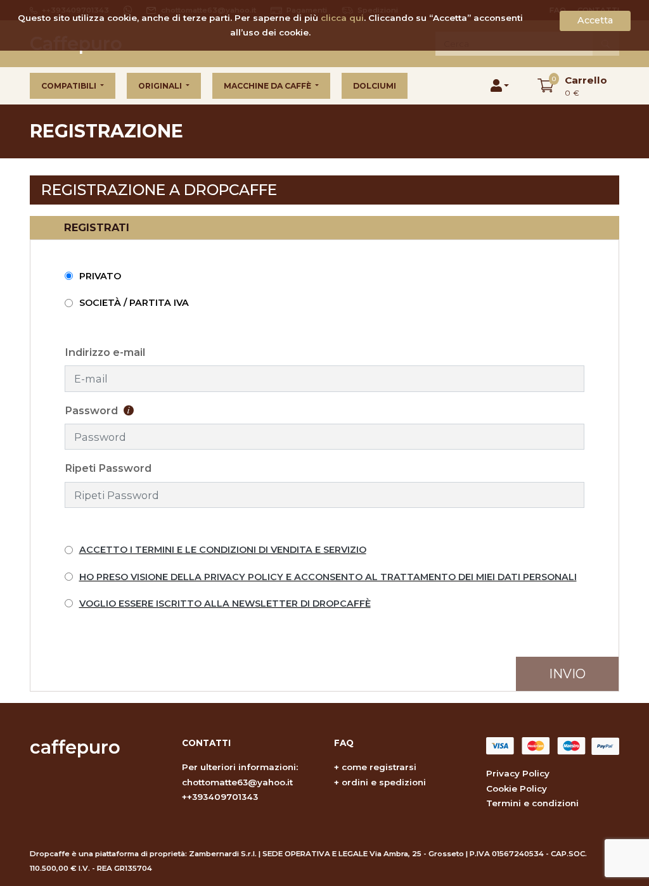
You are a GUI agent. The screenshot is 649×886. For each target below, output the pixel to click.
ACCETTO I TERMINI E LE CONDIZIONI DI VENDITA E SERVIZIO (222, 549)
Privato (100, 276)
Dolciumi (374, 86)
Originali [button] (161, 86)
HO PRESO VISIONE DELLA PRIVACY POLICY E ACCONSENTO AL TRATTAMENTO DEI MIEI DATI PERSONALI (328, 577)
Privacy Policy (517, 773)
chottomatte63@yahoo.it (237, 782)
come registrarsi (379, 767)
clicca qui (342, 18)
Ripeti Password (108, 468)
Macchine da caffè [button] (268, 86)
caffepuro (75, 747)
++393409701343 (220, 797)
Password (92, 410)
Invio (567, 673)
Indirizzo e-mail (105, 352)
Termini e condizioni (532, 803)
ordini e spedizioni (384, 782)
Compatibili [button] (69, 86)
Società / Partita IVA (134, 302)
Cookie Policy (516, 788)
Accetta (595, 20)
